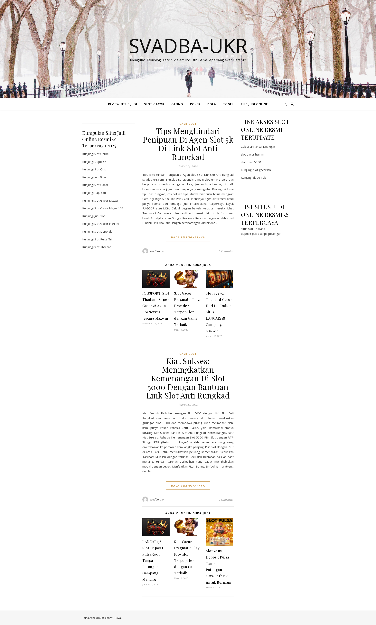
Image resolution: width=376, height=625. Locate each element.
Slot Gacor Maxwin (106, 200)
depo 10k (259, 177)
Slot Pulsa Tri (103, 239)
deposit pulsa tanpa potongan (261, 234)
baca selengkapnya (188, 237)
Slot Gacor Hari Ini (106, 224)
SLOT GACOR (154, 104)
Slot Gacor (101, 185)
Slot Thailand (102, 247)
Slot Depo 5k (103, 231)
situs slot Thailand (253, 229)
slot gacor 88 (262, 170)
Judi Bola (100, 177)
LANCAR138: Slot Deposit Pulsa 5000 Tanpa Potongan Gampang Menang (152, 560)
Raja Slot (100, 193)
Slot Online (101, 154)
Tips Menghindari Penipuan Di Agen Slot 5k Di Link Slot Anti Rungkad (188, 144)
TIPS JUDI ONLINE (254, 104)
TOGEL (228, 104)
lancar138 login (265, 146)
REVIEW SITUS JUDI (122, 104)
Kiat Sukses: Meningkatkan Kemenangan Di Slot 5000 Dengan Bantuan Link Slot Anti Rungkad (188, 378)
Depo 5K (100, 162)
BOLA (211, 104)
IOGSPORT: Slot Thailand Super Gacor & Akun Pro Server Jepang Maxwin (155, 306)
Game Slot (188, 124)
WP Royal (115, 618)
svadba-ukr (157, 251)
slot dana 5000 (251, 162)
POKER (195, 104)
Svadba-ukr (188, 45)
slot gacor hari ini (252, 154)
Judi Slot (99, 216)
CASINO (177, 104)
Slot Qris (100, 169)
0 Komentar (226, 251)
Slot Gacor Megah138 (109, 208)
